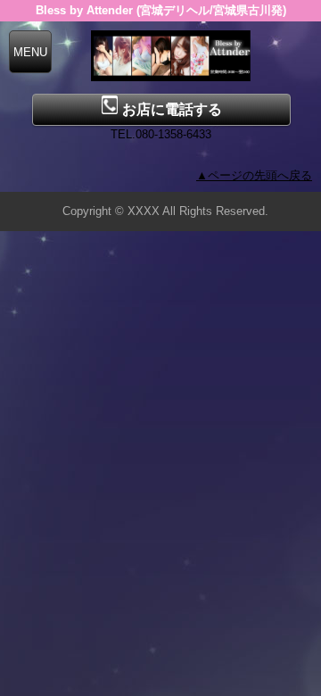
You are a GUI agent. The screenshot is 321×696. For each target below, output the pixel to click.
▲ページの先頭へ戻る (254, 175)
